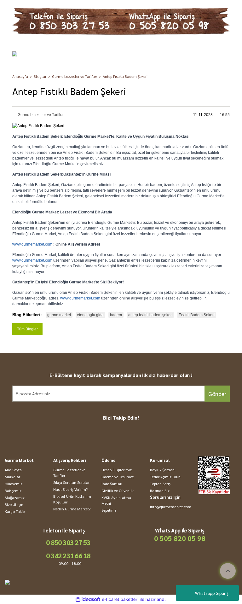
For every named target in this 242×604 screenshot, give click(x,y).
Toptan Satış (160, 483)
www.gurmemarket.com (32, 244)
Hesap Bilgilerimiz (116, 469)
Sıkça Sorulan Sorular (71, 482)
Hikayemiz (13, 483)
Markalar (12, 476)
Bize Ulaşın (14, 504)
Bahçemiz (13, 490)
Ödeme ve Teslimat (117, 476)
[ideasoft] (88, 599)
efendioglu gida (90, 315)
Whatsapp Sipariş (211, 593)
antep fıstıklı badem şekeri (150, 315)
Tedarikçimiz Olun (165, 476)
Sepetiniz (108, 510)
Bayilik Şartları (162, 469)
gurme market (59, 315)
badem (116, 315)
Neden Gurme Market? (71, 508)
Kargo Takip (15, 511)
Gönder (217, 393)
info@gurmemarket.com (170, 506)
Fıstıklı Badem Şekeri (197, 315)
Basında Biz (160, 490)
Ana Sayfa (13, 469)
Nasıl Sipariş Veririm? (70, 489)
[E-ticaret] (120, 599)
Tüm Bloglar (27, 329)
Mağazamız (15, 497)
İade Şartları (111, 483)
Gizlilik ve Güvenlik (117, 490)
